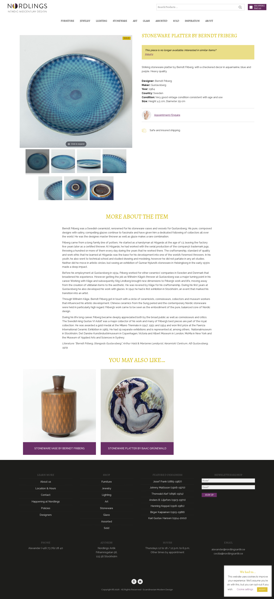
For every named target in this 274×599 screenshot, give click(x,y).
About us (45, 481)
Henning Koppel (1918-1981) (167, 505)
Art (106, 501)
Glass (106, 514)
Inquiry (149, 54)
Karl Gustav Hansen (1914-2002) (167, 518)
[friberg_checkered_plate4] (50, 188)
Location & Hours (45, 488)
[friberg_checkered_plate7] (102, 188)
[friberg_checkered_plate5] (114, 161)
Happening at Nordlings (46, 501)
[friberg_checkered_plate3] (63, 161)
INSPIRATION (192, 21)
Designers (46, 514)
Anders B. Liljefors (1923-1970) (167, 499)
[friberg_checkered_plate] (37, 161)
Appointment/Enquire (167, 115)
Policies (45, 508)
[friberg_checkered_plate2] (89, 161)
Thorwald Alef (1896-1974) (167, 493)
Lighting (106, 494)
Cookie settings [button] (245, 589)
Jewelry (106, 488)
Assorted (106, 521)
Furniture (106, 481)
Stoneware (106, 508)
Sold (176, 21)
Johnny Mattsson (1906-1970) (167, 487)
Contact (46, 494)
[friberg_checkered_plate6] (76, 188)
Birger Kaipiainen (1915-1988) (167, 512)
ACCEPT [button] (262, 590)
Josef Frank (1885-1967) (167, 481)
